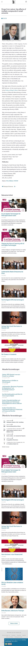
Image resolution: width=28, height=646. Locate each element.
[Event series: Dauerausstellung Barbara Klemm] (11, 424)
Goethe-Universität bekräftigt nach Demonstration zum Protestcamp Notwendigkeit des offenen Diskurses (12, 401)
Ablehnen (10, 643)
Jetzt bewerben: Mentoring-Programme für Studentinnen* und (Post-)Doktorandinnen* (12, 388)
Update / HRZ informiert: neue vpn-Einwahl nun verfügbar (11, 375)
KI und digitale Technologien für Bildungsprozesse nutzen (10, 214)
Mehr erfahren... (15, 641)
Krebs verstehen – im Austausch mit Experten (16, 436)
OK (6, 643)
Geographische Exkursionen (12, 440)
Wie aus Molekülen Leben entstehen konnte (12, 583)
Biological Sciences (8, 186)
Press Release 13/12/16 (12, 181)
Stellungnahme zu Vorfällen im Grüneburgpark (10, 381)
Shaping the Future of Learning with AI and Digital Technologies (12, 244)
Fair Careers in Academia (8, 354)
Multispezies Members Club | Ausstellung (15, 422)
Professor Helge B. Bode (11, 90)
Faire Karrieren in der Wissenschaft (11, 554)
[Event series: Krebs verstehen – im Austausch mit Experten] (12, 434)
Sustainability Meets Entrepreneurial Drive (12, 272)
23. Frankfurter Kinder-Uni (12, 444)
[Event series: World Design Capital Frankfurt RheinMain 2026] (23, 428)
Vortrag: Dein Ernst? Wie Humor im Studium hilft (11, 327)
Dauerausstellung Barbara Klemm (14, 426)
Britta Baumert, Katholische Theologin (12, 611)
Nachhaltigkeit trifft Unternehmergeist (12, 300)
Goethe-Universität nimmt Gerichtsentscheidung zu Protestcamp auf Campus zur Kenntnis (12, 409)
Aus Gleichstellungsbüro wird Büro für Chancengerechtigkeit (12, 395)
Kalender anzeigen (5, 446)
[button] (14, 623)
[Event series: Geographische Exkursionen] (12, 438)
